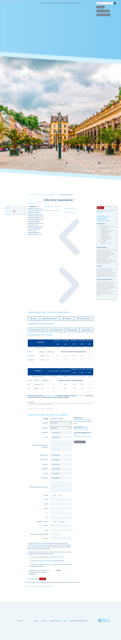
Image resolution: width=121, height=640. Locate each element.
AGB (65, 620)
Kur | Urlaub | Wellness (45, 3)
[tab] (34, 319)
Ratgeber (54, 3)
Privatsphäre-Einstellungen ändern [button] (78, 620)
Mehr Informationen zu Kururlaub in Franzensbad (39, 586)
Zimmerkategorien (81, 395)
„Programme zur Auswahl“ (50, 395)
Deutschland (61, 3)
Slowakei (79, 3)
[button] (69, 237)
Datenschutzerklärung (55, 620)
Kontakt (36, 620)
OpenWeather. (100, 212)
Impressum (44, 620)
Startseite (30, 194)
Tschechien (73, 3)
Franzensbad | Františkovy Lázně (50, 194)
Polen (67, 3)
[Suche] (115, 3)
